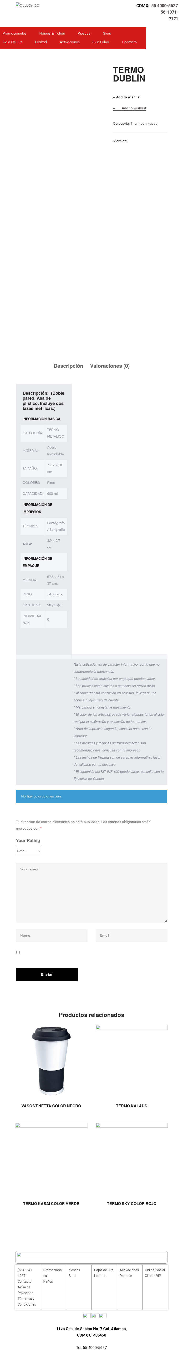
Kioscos (84, 33)
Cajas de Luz (103, 1270)
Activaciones (70, 42)
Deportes (126, 1276)
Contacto (129, 42)
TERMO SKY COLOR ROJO (131, 1203)
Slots (107, 33)
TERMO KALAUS (131, 1105)
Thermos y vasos (144, 123)
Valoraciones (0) (110, 365)
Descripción (68, 365)
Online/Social (155, 1270)
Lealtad (41, 42)
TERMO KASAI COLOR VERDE (51, 1203)
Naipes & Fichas (52, 33)
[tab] (68, 366)
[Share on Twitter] (136, 141)
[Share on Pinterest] (160, 141)
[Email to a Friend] (115, 148)
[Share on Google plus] (154, 141)
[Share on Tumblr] (148, 141)
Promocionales (14, 33)
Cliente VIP (153, 1276)
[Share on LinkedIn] (142, 141)
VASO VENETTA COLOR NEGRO (51, 1105)
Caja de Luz (12, 42)
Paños (48, 1281)
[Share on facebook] (130, 141)
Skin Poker (100, 42)
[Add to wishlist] (81, 1031)
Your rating (28, 840)
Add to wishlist (128, 97)
